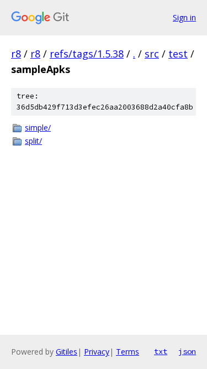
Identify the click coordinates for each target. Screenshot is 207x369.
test (178, 53)
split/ (33, 141)
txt (160, 351)
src (152, 53)
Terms (127, 351)
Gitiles (66, 351)
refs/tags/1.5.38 (87, 53)
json (187, 351)
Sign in (184, 17)
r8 (16, 53)
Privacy (96, 351)
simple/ (38, 127)
